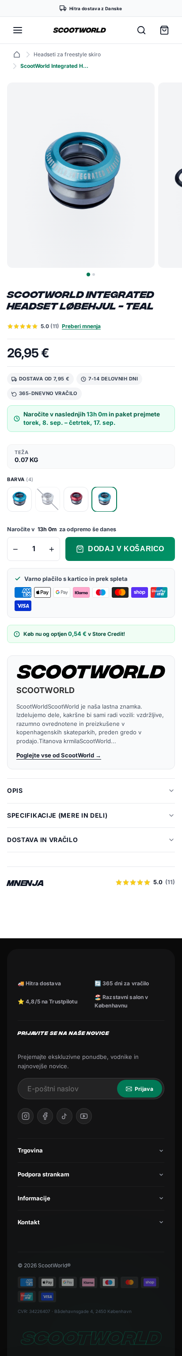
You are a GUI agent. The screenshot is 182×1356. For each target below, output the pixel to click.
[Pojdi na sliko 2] (93, 274)
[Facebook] (45, 1116)
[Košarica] (164, 30)
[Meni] (17, 30)
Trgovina (30, 1150)
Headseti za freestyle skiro (67, 54)
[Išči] (141, 30)
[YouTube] (84, 1116)
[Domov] (17, 54)
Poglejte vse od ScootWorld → (58, 755)
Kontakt (29, 1222)
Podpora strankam (43, 1174)
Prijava (144, 1089)
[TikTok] (64, 1116)
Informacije (34, 1198)
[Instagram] (26, 1116)
